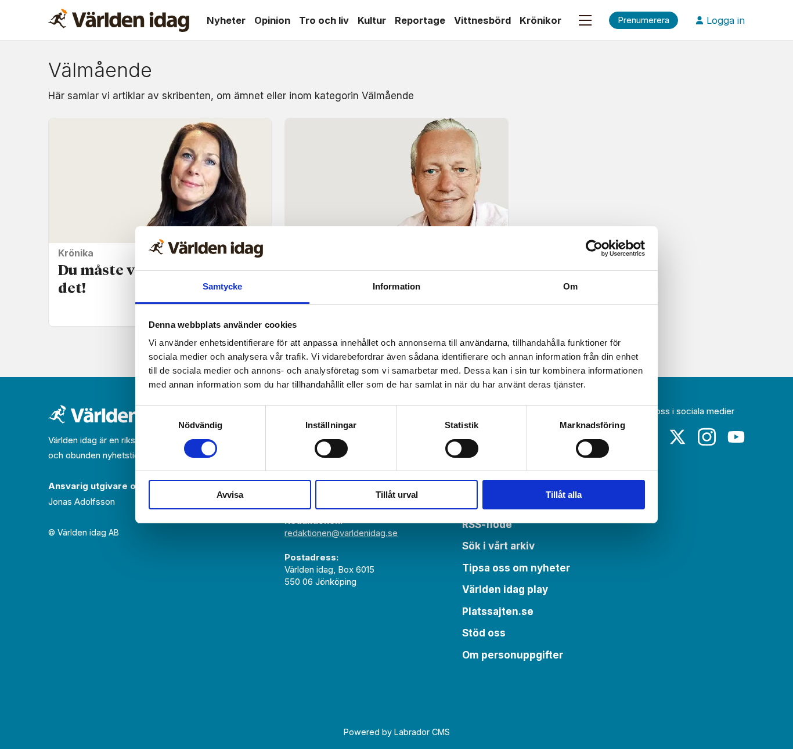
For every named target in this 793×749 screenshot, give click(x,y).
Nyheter (226, 20)
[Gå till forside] (118, 20)
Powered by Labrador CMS (397, 732)
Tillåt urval (397, 495)
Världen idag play (505, 589)
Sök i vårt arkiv (498, 546)
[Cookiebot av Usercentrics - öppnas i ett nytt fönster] (594, 248)
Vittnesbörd (482, 20)
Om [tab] (570, 286)
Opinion (272, 20)
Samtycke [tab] (223, 286)
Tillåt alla (564, 495)
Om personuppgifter (512, 655)
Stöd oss (484, 633)
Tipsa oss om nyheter (516, 568)
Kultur (372, 20)
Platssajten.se (498, 611)
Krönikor (540, 20)
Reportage (420, 20)
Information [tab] (396, 286)
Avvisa (230, 495)
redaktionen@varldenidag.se (341, 532)
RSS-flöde (487, 524)
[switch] (331, 448)
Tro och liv (324, 20)
